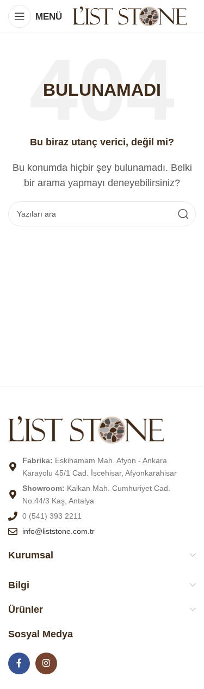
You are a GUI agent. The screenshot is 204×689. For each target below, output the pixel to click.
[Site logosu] (130, 15)
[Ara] (183, 213)
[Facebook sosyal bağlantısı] (19, 663)
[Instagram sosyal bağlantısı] (46, 663)
